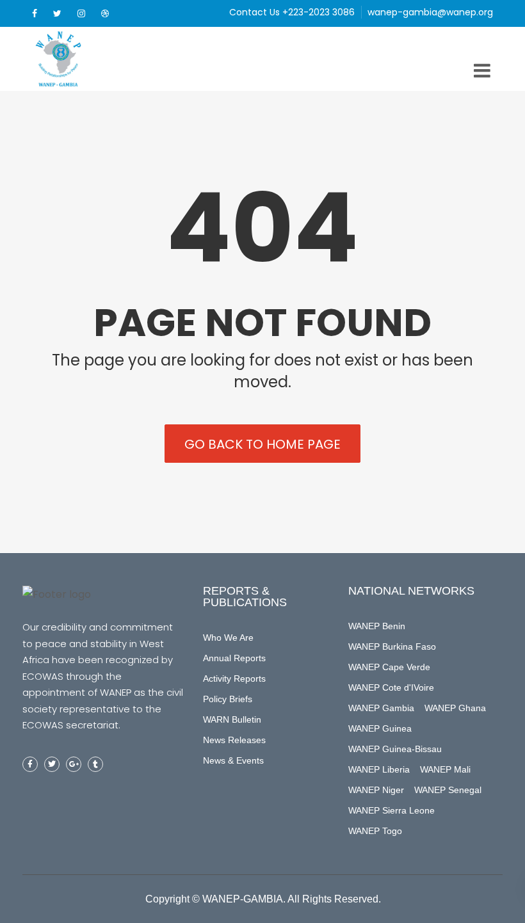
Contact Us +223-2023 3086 (292, 12)
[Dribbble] (105, 13)
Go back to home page (262, 444)
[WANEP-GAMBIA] (80, 59)
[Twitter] (57, 13)
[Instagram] (81, 13)
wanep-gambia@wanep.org (430, 12)
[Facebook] (34, 13)
